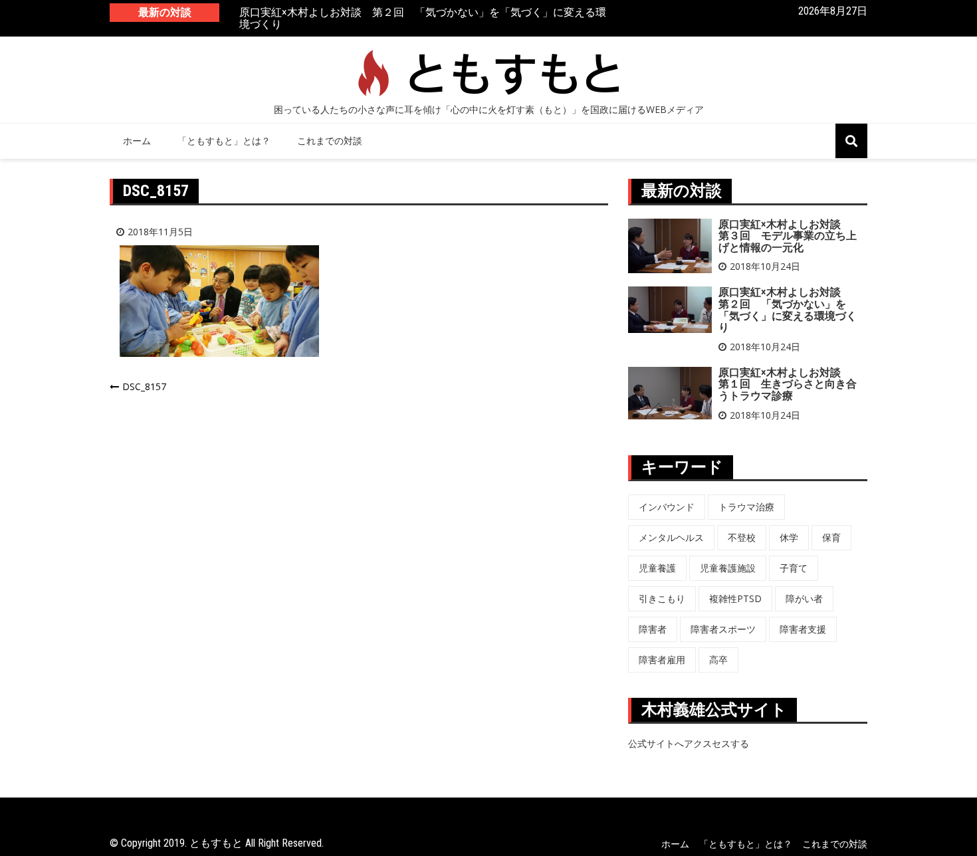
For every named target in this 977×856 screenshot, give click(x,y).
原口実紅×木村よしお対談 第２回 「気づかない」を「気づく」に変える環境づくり (422, 18)
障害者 (653, 629)
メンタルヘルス (671, 537)
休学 (789, 537)
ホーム (137, 140)
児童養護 (657, 568)
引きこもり (662, 598)
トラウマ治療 (746, 506)
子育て (794, 568)
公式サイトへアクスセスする (688, 743)
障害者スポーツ (723, 629)
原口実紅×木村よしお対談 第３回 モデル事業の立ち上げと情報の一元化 (787, 236)
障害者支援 (803, 629)
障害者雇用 (662, 659)
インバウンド (667, 506)
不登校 (742, 537)
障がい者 (804, 598)
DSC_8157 (144, 386)
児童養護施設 (728, 568)
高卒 (718, 659)
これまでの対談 (329, 140)
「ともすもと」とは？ (224, 140)
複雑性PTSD (735, 598)
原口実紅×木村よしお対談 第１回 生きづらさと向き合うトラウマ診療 (787, 384)
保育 (831, 537)
